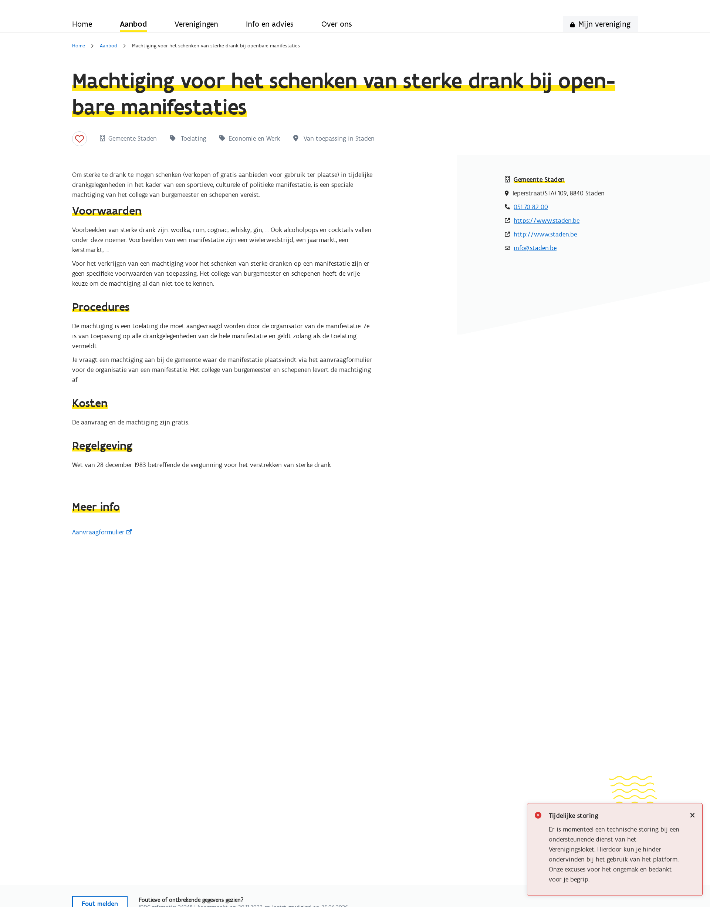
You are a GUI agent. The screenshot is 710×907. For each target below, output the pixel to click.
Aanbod (108, 46)
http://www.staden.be (545, 234)
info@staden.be (535, 248)
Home (78, 46)
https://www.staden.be (546, 220)
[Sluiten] (692, 815)
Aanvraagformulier (98, 532)
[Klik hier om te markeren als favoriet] (79, 138)
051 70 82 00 (531, 207)
